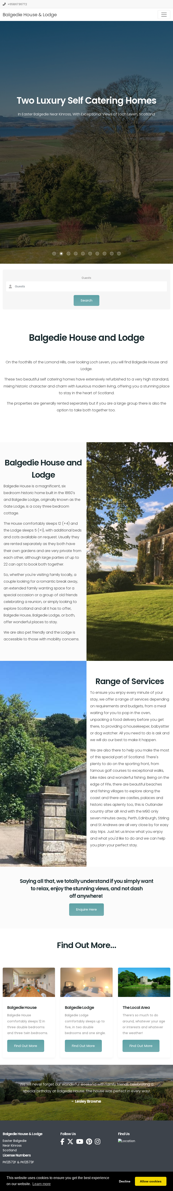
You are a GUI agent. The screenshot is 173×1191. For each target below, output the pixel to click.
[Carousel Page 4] (75, 253)
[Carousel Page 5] (83, 253)
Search (86, 300)
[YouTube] (79, 1141)
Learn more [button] (41, 1184)
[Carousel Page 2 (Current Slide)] (61, 253)
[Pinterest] (89, 1141)
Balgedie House (21, 1007)
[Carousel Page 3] (68, 253)
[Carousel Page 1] (54, 253)
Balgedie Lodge (79, 1007)
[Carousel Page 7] (97, 253)
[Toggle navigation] (164, 14)
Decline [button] (124, 1181)
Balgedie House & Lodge (30, 14)
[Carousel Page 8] (104, 253)
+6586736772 (17, 4)
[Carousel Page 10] (119, 253)
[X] (70, 1141)
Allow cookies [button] (151, 1181)
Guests (86, 278)
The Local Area (136, 1007)
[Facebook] (62, 1141)
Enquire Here (86, 909)
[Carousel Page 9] (112, 253)
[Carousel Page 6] (90, 253)
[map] (126, 1140)
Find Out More (25, 1045)
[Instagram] (97, 1141)
